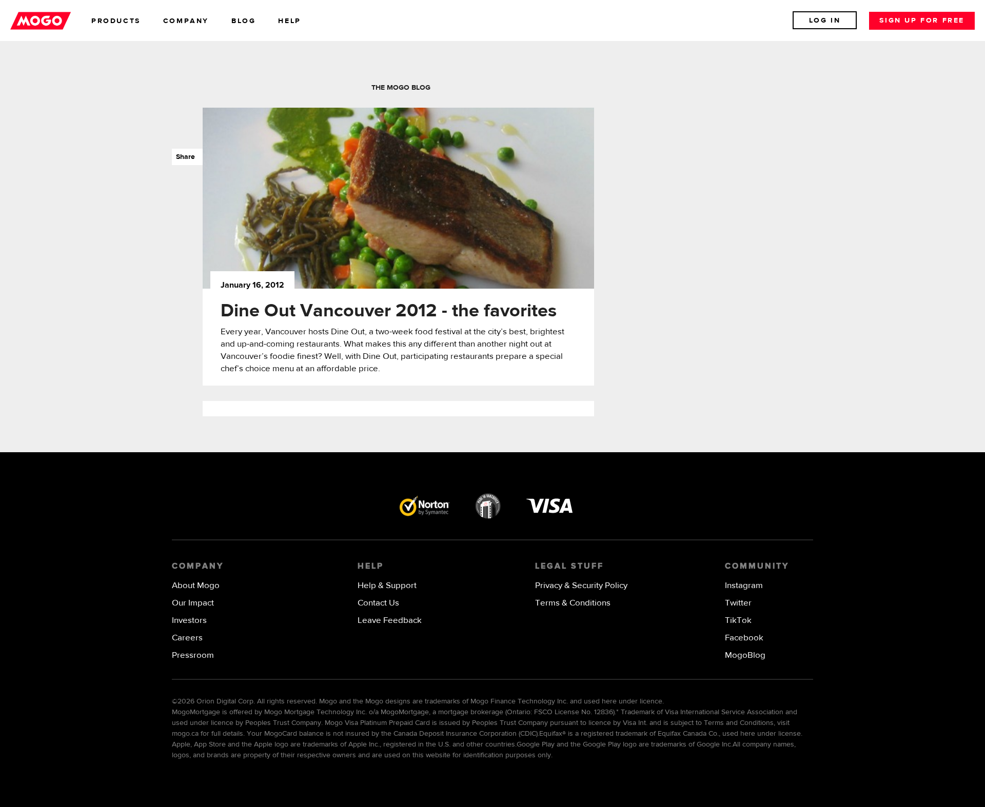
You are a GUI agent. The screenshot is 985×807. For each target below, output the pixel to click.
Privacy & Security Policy (581, 585)
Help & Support (387, 585)
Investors (189, 620)
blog (243, 21)
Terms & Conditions (572, 603)
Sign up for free (921, 20)
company (186, 21)
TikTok (738, 620)
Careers (187, 638)
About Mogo (196, 585)
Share (183, 156)
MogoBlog (745, 655)
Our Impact (193, 603)
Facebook (744, 638)
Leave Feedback (390, 620)
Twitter (738, 603)
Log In (825, 20)
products (116, 21)
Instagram (744, 585)
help (289, 21)
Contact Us (378, 603)
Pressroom (193, 655)
